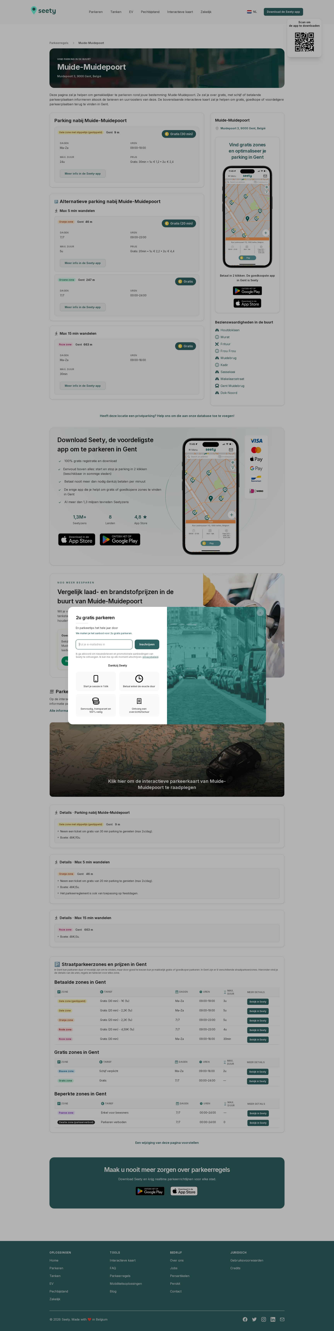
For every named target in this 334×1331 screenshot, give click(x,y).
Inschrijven (147, 644)
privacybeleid (150, 656)
